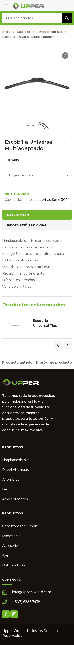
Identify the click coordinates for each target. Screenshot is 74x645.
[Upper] (28, 5)
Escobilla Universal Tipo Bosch (45, 326)
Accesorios (10, 546)
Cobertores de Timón (19, 526)
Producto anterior (18, 362)
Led (5, 489)
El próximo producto (54, 362)
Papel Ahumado (15, 470)
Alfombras (10, 479)
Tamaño (12, 159)
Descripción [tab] (18, 214)
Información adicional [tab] (27, 225)
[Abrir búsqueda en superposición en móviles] (37, 18)
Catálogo (23, 32)
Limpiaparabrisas (49, 32)
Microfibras (11, 536)
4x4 (5, 555)
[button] (65, 55)
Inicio (6, 32)
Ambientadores (15, 499)
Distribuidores (13, 565)
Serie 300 (60, 200)
